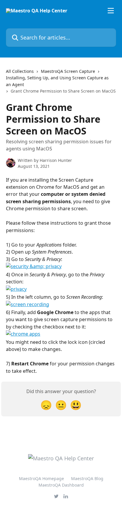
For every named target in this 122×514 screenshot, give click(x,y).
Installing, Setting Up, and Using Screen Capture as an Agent (57, 81)
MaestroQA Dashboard (61, 485)
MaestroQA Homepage (41, 478)
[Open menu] (110, 10)
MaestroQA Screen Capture (68, 71)
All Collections (20, 71)
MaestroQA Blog (87, 478)
